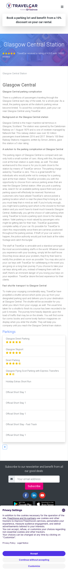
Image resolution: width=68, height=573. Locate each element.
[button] (5, 447)
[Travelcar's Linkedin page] (34, 495)
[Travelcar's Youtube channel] (42, 495)
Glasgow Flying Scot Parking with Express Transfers (32, 371)
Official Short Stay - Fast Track (21, 424)
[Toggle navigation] (62, 7)
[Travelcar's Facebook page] (26, 495)
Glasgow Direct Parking (17, 338)
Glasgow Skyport (14, 349)
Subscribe (34, 486)
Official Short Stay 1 (16, 392)
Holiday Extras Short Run (18, 381)
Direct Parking (13, 360)
